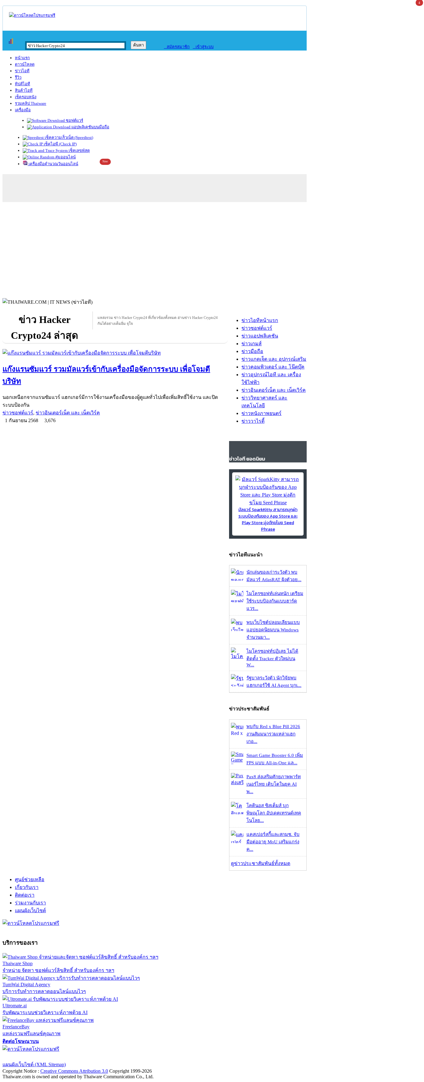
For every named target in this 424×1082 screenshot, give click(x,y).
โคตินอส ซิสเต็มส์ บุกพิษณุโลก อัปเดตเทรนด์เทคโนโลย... (273, 813)
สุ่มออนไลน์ (65, 157)
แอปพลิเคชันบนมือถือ (89, 127)
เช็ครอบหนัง (25, 97)
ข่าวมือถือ (252, 351)
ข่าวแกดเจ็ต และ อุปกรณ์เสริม (273, 359)
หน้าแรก (22, 57)
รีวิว (18, 77)
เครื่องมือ (23, 110)
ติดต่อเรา (24, 895)
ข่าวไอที (22, 70)
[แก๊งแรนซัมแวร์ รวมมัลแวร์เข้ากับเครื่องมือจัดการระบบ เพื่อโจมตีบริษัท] (115, 353)
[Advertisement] (212, 248)
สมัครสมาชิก (177, 46)
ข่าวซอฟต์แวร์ (17, 412)
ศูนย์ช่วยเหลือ (29, 879)
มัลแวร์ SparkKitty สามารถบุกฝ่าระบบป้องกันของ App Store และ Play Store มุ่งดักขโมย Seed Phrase (268, 519)
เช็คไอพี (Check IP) (60, 144)
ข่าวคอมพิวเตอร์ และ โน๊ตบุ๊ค (272, 366)
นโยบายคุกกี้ (128, 1056)
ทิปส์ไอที (22, 84)
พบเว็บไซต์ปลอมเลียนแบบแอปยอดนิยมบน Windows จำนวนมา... (273, 630)
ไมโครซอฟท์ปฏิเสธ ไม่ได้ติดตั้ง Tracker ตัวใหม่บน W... (272, 658)
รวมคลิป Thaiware (30, 103)
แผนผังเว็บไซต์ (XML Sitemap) (34, 1064)
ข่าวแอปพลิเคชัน (259, 335)
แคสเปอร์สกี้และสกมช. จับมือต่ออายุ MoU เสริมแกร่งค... (273, 842)
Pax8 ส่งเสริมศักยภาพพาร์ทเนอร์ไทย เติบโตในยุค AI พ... (273, 784)
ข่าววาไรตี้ (252, 421)
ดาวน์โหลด (24, 64)
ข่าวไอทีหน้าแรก (259, 320)
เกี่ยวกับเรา (26, 887)
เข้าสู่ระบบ (203, 46)
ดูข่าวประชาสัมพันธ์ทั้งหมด (260, 863)
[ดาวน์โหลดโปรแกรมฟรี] (32, 15)
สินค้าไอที (24, 90)
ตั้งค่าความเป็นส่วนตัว (26, 1056)
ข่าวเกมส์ (251, 343)
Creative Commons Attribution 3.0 (74, 1071)
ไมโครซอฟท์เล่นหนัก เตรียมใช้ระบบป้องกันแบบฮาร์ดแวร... (274, 601)
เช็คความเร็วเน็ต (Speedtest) (68, 137)
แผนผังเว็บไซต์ (30, 910)
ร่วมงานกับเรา (30, 902)
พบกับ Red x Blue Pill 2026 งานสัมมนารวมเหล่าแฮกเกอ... (273, 734)
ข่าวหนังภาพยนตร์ (261, 413)
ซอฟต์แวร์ (74, 120)
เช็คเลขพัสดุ (79, 150)
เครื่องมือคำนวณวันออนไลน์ (53, 163)
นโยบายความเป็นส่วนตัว (82, 1056)
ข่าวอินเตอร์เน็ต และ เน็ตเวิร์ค (68, 412)
